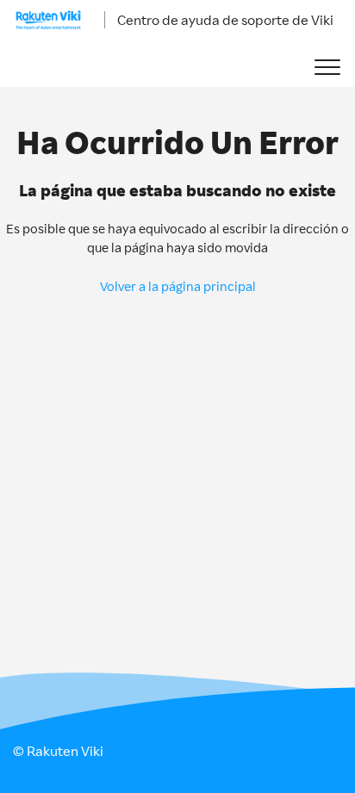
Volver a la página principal (178, 286)
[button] (327, 67)
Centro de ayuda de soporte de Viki (225, 19)
